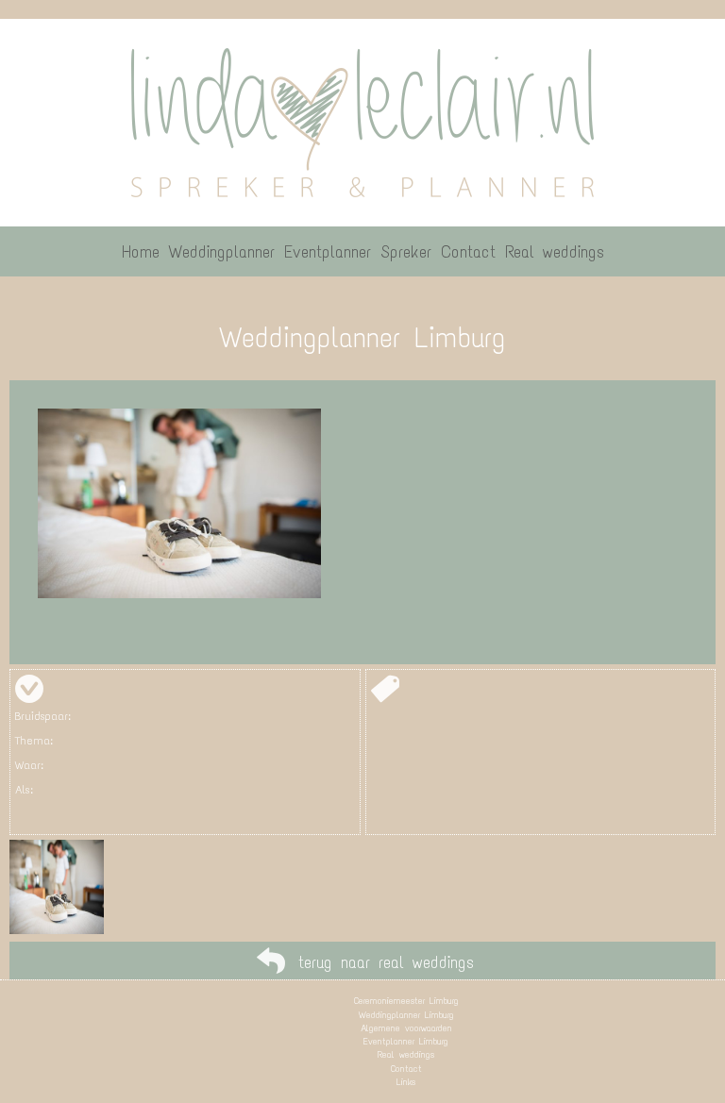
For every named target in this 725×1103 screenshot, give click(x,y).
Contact (406, 1068)
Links (405, 1082)
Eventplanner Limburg (405, 1041)
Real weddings (406, 1054)
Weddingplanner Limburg (406, 1015)
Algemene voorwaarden (406, 1028)
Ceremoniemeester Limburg (406, 1000)
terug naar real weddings (386, 962)
